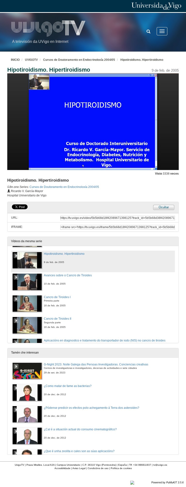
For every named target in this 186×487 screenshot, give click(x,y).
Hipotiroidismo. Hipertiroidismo (141, 60)
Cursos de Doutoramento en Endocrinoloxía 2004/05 (79, 60)
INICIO (15, 60)
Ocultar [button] (164, 207)
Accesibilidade (62, 468)
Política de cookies (121, 468)
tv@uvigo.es (160, 465)
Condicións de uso (98, 468)
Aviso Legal (78, 468)
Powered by (167, 482)
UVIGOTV (31, 60)
